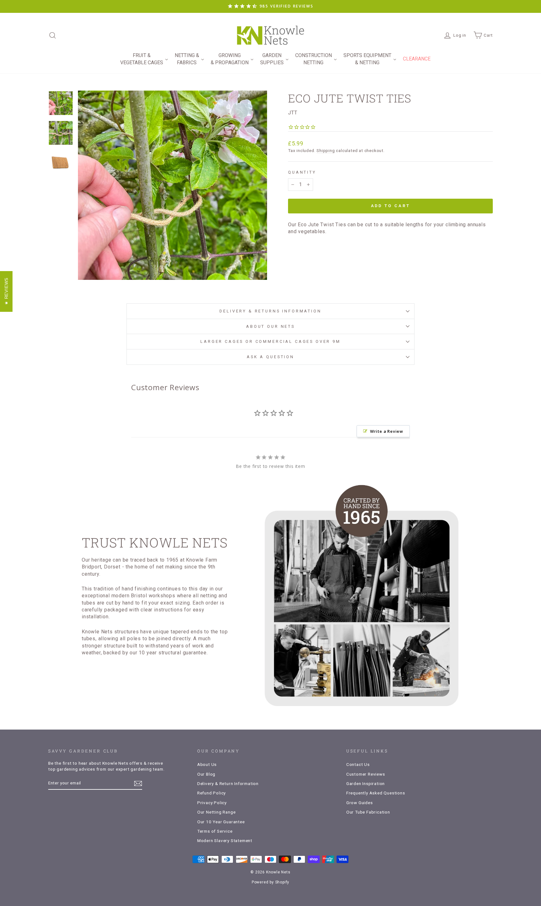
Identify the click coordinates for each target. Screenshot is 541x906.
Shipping (326, 150)
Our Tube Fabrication (368, 811)
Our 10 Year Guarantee (221, 821)
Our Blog (206, 774)
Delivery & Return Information (228, 783)
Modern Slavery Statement (224, 840)
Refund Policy (211, 792)
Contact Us (358, 764)
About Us (207, 764)
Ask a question (270, 356)
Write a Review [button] (386, 431)
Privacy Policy (212, 802)
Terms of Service (215, 831)
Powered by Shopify (270, 882)
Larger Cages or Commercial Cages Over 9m (270, 341)
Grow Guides (359, 802)
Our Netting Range (216, 811)
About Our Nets (270, 326)
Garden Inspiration (365, 783)
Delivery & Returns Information (270, 311)
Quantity (302, 172)
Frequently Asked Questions (375, 792)
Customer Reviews (365, 774)
